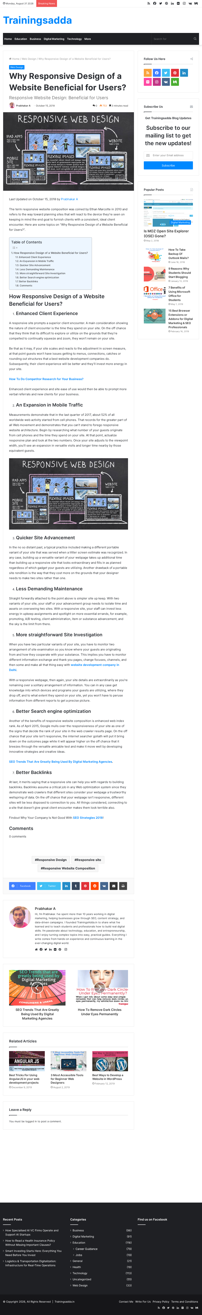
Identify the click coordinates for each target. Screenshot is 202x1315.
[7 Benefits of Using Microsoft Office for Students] (155, 293)
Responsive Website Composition (69, 868)
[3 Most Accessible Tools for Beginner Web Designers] (68, 1061)
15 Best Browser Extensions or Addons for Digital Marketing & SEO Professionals (180, 319)
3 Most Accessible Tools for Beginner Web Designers (67, 1078)
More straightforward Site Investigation (42, 273)
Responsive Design (52, 860)
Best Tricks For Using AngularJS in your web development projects (24, 1078)
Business (35, 38)
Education (21, 38)
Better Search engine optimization (39, 277)
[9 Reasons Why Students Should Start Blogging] (155, 274)
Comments (26, 285)
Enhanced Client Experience (35, 257)
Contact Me (126, 1301)
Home (8, 38)
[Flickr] (56, 949)
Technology (74, 38)
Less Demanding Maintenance (37, 269)
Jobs (79, 1255)
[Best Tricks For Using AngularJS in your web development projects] (27, 1061)
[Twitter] (46, 949)
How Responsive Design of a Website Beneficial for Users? (51, 252)
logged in (31, 1121)
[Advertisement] (101, 1165)
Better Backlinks (28, 281)
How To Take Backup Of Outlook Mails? (178, 254)
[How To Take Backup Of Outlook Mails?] (155, 255)
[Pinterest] (61, 949)
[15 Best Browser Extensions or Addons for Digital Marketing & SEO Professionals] (155, 316)
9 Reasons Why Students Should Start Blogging (179, 273)
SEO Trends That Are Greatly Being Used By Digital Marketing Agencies (60, 762)
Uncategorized (82, 1279)
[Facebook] (42, 949)
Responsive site (89, 860)
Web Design (29, 58)
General (77, 1261)
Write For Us (143, 1301)
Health (77, 1267)
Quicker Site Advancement (35, 265)
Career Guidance (86, 1249)
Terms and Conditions (184, 1301)
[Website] (37, 949)
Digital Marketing (54, 38)
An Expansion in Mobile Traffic (37, 261)
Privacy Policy (161, 1301)
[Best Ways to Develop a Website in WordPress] (110, 1061)
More (87, 38)
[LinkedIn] (51, 949)
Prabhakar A (23, 105)
